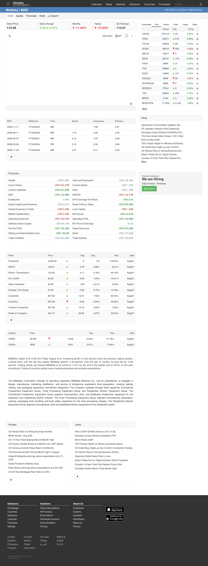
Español (11, 540)
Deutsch (28, 536)
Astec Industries (16, 284)
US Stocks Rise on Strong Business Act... (162, 150)
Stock (75, 233)
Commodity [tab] (146, 24)
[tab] (53, 16)
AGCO (11, 266)
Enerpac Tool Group (18, 290)
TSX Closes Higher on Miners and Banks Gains (99, 443)
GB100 (145, 53)
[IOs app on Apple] (115, 509)
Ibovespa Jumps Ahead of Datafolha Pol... (162, 132)
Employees (14, 199)
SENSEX (147, 88)
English (11, 536)
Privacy (77, 526)
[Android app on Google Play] (115, 518)
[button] (200, 4)
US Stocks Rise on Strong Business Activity (30, 431)
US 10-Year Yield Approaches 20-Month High (31, 439)
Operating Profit (80, 218)
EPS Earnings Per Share (84, 199)
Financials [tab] (31, 15)
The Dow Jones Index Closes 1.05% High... (163, 136)
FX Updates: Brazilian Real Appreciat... (161, 128)
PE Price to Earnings (82, 223)
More (144, 108)
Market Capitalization (19, 213)
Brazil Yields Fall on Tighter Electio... (159, 154)
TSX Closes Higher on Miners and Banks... (162, 143)
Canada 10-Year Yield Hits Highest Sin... (161, 158)
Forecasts (12, 522)
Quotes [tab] (19, 15)
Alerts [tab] (42, 15)
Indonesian (29, 547)
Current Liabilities (17, 189)
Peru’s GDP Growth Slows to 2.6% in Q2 (95, 431)
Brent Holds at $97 (84, 439)
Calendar (12, 519)
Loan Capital (78, 209)
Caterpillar (13, 295)
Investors (77, 515)
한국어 (60, 544)
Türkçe (43, 540)
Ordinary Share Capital (19, 223)
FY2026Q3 (34, 126)
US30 (145, 38)
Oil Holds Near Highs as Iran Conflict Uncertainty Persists (103, 447)
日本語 (60, 540)
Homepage (13, 508)
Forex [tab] (175, 24)
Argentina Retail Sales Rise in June (93, 456)
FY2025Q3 (34, 150)
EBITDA (76, 194)
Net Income (78, 213)
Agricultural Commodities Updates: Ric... (161, 125)
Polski (27, 544)
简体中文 (61, 536)
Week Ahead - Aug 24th (20, 435)
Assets (11, 180)
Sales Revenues (80, 228)
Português (12, 544)
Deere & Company (17, 313)
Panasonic (13, 261)
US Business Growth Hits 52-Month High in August (33, 452)
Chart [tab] (10, 15)
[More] (10, 480)
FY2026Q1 (34, 138)
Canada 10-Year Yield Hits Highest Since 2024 (98, 464)
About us (77, 522)
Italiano (27, 540)
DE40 (145, 58)
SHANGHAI (148, 83)
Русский (44, 536)
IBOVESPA (147, 103)
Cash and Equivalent (83, 180)
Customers (78, 508)
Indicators (12, 515)
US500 (145, 33)
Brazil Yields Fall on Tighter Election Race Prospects (101, 460)
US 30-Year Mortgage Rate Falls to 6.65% (29, 471)
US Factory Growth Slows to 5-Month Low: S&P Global (35, 443)
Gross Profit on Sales (83, 204)
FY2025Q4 (34, 144)
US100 (145, 43)
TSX (144, 93)
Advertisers (78, 519)
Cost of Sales (15, 185)
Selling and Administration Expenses (25, 233)
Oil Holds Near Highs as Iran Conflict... (160, 147)
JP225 (145, 48)
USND (11, 338)
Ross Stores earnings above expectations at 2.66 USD (35, 467)
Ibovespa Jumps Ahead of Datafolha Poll (95, 435)
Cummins (13, 301)
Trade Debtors (79, 238)
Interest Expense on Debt (21, 209)
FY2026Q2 (34, 132)
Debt (74, 189)
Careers (77, 511)
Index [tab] (156, 24)
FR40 (145, 63)
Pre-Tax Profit (15, 228)
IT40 (144, 68)
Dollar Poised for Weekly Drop (23, 463)
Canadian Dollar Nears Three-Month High (96, 468)
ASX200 (146, 78)
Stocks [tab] (166, 24)
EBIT (10, 194)
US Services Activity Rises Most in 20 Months (31, 447)
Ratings (11, 526)
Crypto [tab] (185, 24)
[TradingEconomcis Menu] (9, 4)
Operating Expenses (18, 218)
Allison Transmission (18, 272)
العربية (43, 544)
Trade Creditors (16, 238)
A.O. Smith (13, 278)
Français (11, 547)
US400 (11, 344)
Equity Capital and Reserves (22, 204)
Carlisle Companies (18, 307)
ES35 (145, 73)
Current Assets (79, 185)
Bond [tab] (195, 24)
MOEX (145, 98)
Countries (12, 511)
